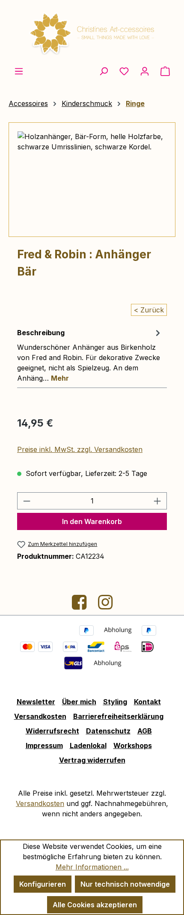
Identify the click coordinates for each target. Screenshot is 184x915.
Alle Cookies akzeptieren (95, 904)
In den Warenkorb (92, 521)
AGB (144, 731)
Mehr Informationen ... (92, 867)
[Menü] (19, 70)
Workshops (132, 745)
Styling (115, 701)
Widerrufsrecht (52, 731)
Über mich (79, 701)
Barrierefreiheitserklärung (118, 716)
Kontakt (147, 701)
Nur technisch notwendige (125, 884)
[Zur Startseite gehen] (92, 32)
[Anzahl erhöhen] (157, 500)
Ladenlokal (88, 745)
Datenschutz (108, 731)
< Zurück (149, 310)
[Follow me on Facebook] (80, 605)
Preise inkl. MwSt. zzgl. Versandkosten (79, 449)
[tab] (90, 354)
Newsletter (36, 701)
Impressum (44, 745)
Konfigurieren (42, 884)
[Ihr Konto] (144, 70)
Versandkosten (40, 716)
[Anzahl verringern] (26, 500)
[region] (92, 179)
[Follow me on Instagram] (105, 605)
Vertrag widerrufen (92, 760)
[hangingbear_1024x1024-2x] (92, 179)
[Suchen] (103, 70)
